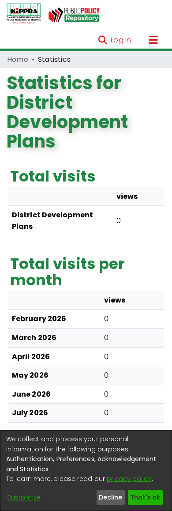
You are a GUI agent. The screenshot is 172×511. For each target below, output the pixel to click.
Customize (23, 497)
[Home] (24, 14)
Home (17, 59)
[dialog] (86, 470)
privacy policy (129, 478)
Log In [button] (121, 40)
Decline (110, 497)
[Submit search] (102, 40)
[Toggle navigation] (153, 40)
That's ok (145, 497)
